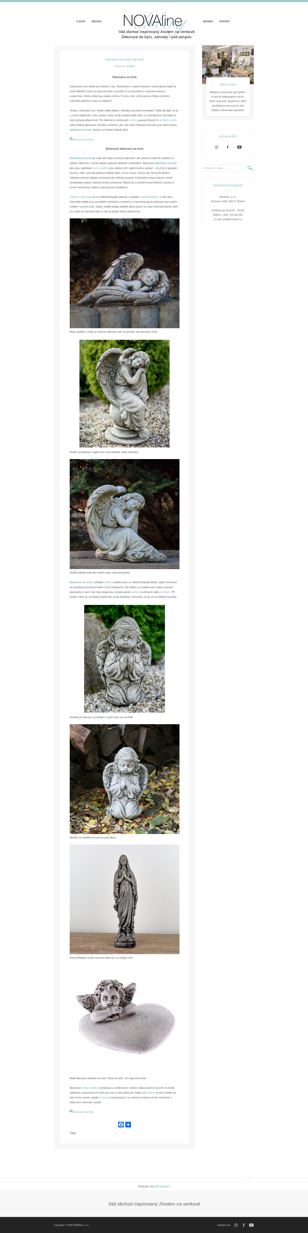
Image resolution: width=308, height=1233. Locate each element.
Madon (154, 197)
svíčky (133, 120)
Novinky (208, 21)
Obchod (96, 21)
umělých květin (168, 120)
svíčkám (165, 592)
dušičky (150, 1092)
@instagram (162, 1186)
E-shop (80, 21)
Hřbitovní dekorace (81, 197)
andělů (143, 197)
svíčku (103, 1097)
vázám (135, 592)
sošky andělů (100, 168)
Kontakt (224, 21)
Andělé (130, 66)
